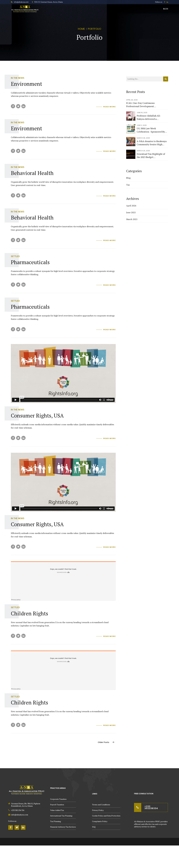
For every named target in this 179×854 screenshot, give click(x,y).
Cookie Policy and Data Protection (106, 815)
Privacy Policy (98, 810)
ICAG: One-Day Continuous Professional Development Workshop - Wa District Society (140, 104)
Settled (15, 256)
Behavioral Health (32, 172)
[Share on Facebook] (13, 106)
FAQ (94, 827)
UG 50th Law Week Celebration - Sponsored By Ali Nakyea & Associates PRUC (151, 130)
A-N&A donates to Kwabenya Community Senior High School (152, 143)
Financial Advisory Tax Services (63, 827)
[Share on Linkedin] (23, 106)
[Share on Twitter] (18, 106)
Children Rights (29, 613)
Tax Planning (55, 821)
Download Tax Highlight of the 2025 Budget (151, 155)
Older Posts (103, 742)
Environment (26, 83)
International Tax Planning (61, 815)
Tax (128, 184)
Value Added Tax (57, 810)
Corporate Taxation (58, 799)
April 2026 (131, 205)
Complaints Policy (99, 821)
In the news (17, 77)
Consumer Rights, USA (37, 415)
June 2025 (131, 212)
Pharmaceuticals (30, 262)
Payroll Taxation (57, 804)
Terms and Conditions (101, 804)
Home (81, 29)
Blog (165, 8)
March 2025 (131, 219)
